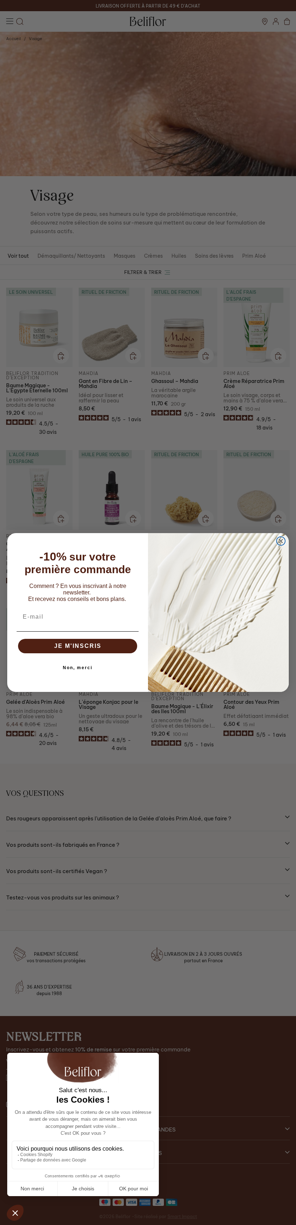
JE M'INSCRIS (77, 646)
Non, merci (77, 667)
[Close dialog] (281, 541)
